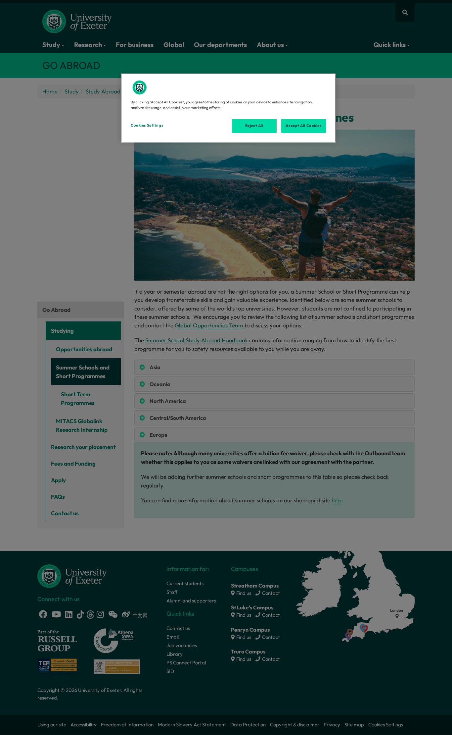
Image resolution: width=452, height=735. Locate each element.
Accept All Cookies (303, 125)
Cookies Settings (147, 125)
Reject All (254, 125)
